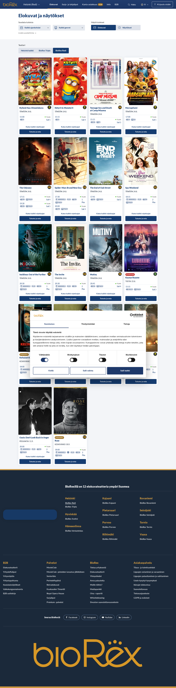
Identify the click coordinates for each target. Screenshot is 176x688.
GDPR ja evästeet (141, 597)
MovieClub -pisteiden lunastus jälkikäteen (65, 572)
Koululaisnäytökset (11, 584)
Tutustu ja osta (35, 132)
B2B (116, 4)
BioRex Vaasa (146, 539)
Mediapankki (96, 589)
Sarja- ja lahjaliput (70, 4)
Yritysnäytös (8, 576)
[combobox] (34, 28)
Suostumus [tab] (49, 324)
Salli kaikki (125, 371)
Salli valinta (88, 371)
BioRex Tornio (146, 527)
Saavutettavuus (141, 589)
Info (109, 4)
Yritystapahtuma (10, 580)
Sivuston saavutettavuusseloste (104, 602)
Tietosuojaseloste (141, 593)
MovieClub (52, 567)
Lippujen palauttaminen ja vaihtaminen (151, 576)
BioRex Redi (61, 50)
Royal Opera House (55, 593)
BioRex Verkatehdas (74, 530)
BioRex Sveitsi (71, 518)
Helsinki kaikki (27, 50)
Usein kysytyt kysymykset (145, 580)
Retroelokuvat (53, 584)
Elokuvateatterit (10, 567)
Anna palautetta (97, 580)
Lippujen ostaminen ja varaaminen (149, 572)
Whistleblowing (97, 597)
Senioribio (51, 576)
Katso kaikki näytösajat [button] (35, 127)
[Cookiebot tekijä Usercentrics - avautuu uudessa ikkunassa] (132, 315)
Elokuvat (54, 4)
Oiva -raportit (96, 593)
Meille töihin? (96, 584)
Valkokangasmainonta (13, 589)
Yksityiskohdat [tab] (88, 324)
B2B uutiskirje (9, 593)
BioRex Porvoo (109, 527)
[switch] (73, 360)
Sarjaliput (51, 597)
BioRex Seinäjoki (147, 515)
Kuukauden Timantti (56, 589)
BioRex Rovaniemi (148, 503)
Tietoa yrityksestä (98, 567)
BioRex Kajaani (109, 503)
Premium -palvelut (55, 602)
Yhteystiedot (96, 576)
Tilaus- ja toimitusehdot (144, 567)
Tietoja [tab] (127, 324)
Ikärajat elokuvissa (142, 584)
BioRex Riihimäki (109, 539)
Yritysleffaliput (9, 572)
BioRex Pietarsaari (110, 515)
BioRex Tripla (44, 50)
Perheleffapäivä (54, 580)
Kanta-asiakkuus (92, 4)
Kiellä (50, 371)
